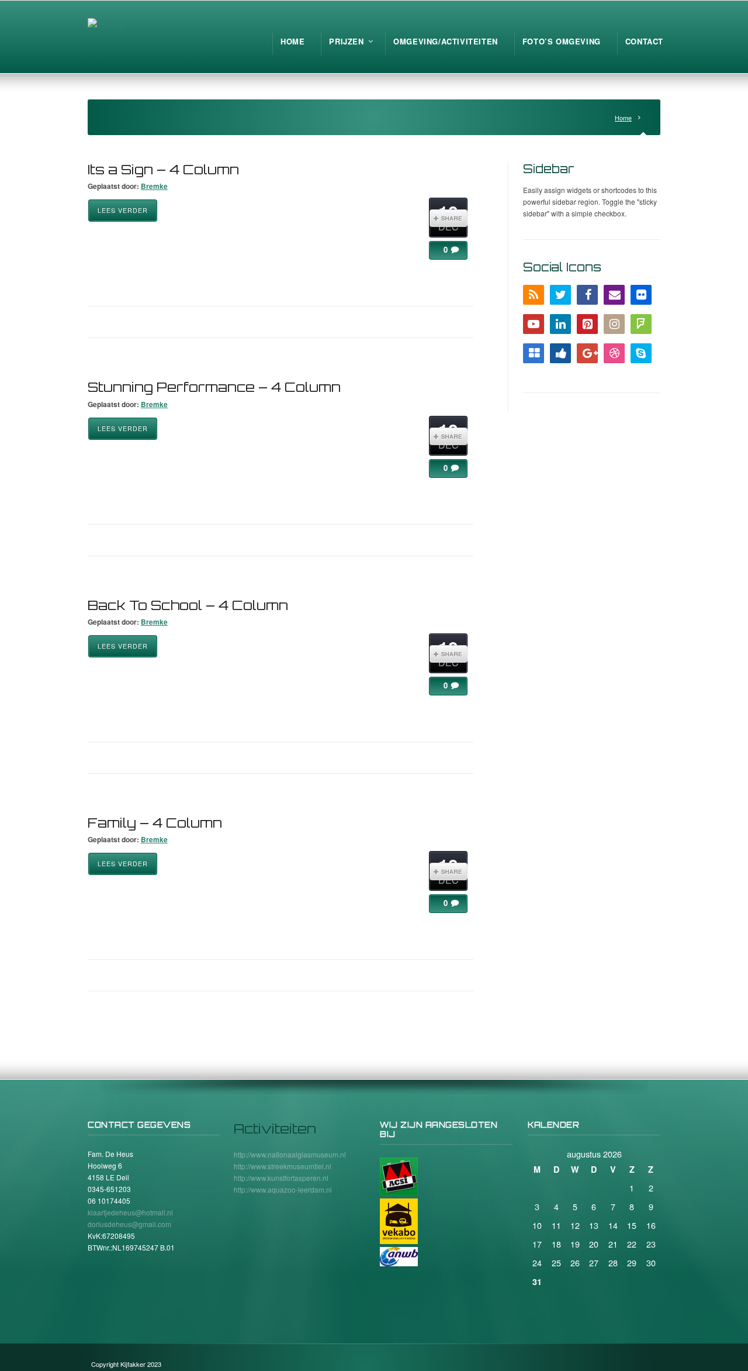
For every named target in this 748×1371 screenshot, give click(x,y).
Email (614, 295)
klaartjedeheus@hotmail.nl (130, 1212)
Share (449, 218)
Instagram (614, 324)
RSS (533, 295)
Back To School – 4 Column (188, 605)
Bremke (154, 186)
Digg (560, 353)
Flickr (641, 295)
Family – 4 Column (155, 822)
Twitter (560, 295)
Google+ (587, 353)
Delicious (533, 353)
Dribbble (614, 353)
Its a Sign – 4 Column (163, 169)
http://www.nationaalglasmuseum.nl (290, 1154)
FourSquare (641, 324)
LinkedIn (560, 324)
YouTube (533, 324)
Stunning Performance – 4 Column (214, 386)
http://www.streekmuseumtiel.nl (282, 1166)
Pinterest (587, 324)
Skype (641, 353)
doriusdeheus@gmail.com (129, 1224)
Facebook (587, 295)
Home (623, 117)
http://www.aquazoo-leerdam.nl (283, 1189)
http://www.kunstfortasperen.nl (281, 1178)
